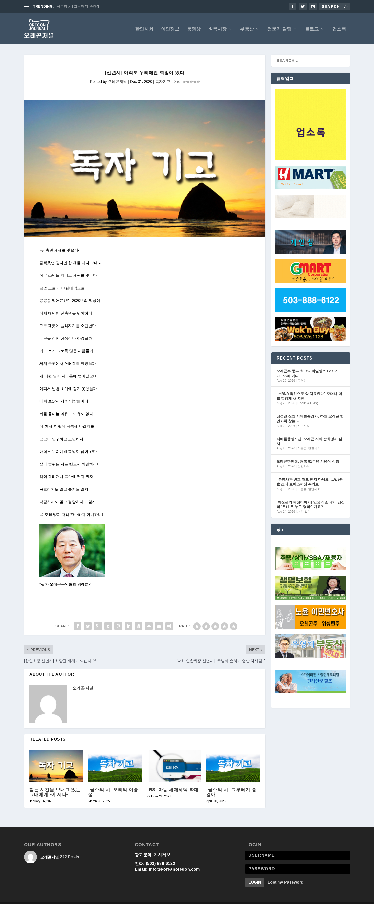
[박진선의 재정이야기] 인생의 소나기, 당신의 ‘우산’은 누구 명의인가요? (311, 504)
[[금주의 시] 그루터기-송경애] (233, 766)
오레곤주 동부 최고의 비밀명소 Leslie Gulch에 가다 (307, 373)
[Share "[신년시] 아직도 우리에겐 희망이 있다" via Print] (169, 626)
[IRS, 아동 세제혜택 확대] (174, 766)
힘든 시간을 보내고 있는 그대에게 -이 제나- (55, 792)
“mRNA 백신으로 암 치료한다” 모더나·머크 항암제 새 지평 (309, 396)
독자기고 (162, 81)
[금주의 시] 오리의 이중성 (113, 792)
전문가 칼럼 (279, 29)
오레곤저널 (117, 81)
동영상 (194, 29)
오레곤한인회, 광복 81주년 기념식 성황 (308, 461)
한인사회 (144, 29)
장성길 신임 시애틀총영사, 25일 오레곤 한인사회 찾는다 (310, 418)
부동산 (247, 29)
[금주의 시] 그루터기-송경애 (231, 792)
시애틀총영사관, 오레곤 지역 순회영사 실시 (309, 441)
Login (254, 882)
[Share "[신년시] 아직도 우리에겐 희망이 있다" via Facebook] (78, 626)
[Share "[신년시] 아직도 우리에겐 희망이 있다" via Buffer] (139, 626)
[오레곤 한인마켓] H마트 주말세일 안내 (86, 6)
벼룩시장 (217, 29)
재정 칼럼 (303, 511)
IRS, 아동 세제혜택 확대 (173, 789)
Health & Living (308, 403)
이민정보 (170, 29)
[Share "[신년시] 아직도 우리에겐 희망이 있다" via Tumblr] (108, 626)
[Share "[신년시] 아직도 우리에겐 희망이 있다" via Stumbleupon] (149, 626)
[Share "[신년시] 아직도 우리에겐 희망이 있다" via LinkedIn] (128, 626)
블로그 (312, 29)
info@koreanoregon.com (174, 869)
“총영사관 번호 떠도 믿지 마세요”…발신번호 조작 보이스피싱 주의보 (311, 481)
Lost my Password (286, 882)
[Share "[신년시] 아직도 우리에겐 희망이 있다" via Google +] (98, 626)
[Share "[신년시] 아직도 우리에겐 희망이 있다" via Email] (159, 626)
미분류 (302, 448)
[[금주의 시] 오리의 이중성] (115, 766)
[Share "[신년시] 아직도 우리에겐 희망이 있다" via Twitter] (88, 626)
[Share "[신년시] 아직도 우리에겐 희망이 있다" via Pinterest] (118, 626)
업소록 (339, 29)
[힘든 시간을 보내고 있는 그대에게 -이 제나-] (56, 766)
